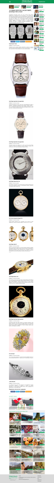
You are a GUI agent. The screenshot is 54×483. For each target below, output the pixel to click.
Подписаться (42, 2)
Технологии (39, 481)
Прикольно (39, 475)
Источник (10, 393)
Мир (38, 478)
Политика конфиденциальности (24, 479)
